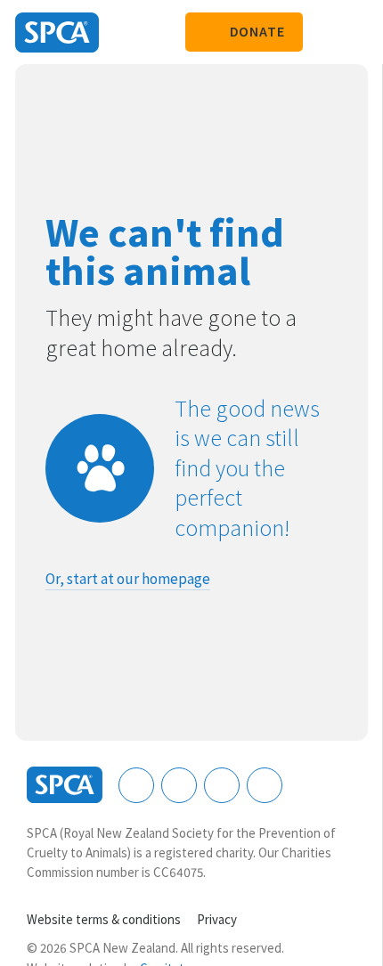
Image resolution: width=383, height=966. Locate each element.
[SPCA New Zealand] (57, 32)
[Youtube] (222, 785)
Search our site (325, 32)
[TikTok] (264, 785)
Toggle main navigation (354, 32)
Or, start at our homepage (127, 579)
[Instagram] (179, 785)
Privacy (217, 919)
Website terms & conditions (104, 919)
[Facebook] (136, 785)
